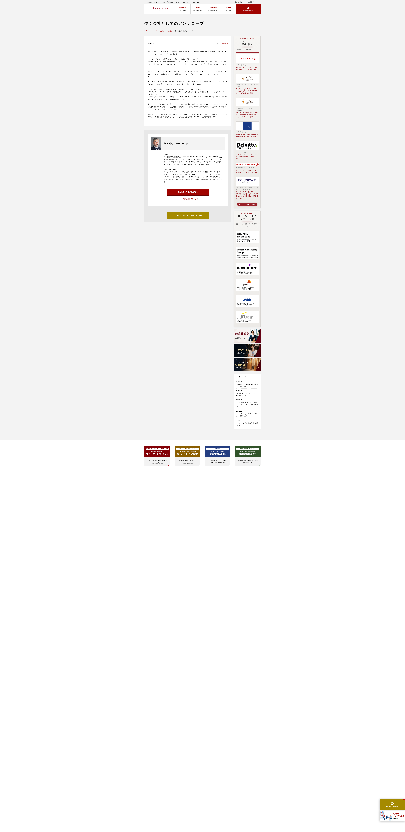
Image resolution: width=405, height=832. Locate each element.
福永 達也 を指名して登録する (188, 192)
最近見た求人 (238, 2)
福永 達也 (169, 31)
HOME (146, 31)
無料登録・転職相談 (248, 10)
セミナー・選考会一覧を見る (247, 204)
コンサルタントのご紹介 (158, 31)
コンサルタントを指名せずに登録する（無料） (187, 215)
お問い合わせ (252, 2)
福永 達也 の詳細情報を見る (188, 199)
